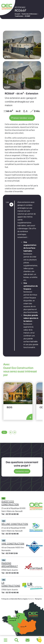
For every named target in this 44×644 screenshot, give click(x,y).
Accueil (17, 14)
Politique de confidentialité (9, 599)
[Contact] (27, 640)
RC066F (27, 16)
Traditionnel (19, 16)
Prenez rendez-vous (22, 117)
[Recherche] (16, 640)
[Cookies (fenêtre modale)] (39, 640)
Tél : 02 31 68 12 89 (9, 553)
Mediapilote (38, 599)
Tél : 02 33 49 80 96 (10, 514)
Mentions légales (23, 599)
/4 (4, 432)
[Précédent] (10, 432)
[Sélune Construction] (5, 640)
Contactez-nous (22, 471)
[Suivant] (14, 432)
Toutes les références (29, 14)
